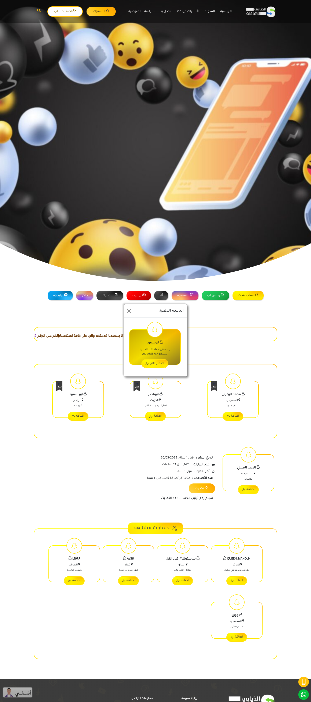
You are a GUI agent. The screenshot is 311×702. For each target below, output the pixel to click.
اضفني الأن (157, 363)
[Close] (129, 311)
